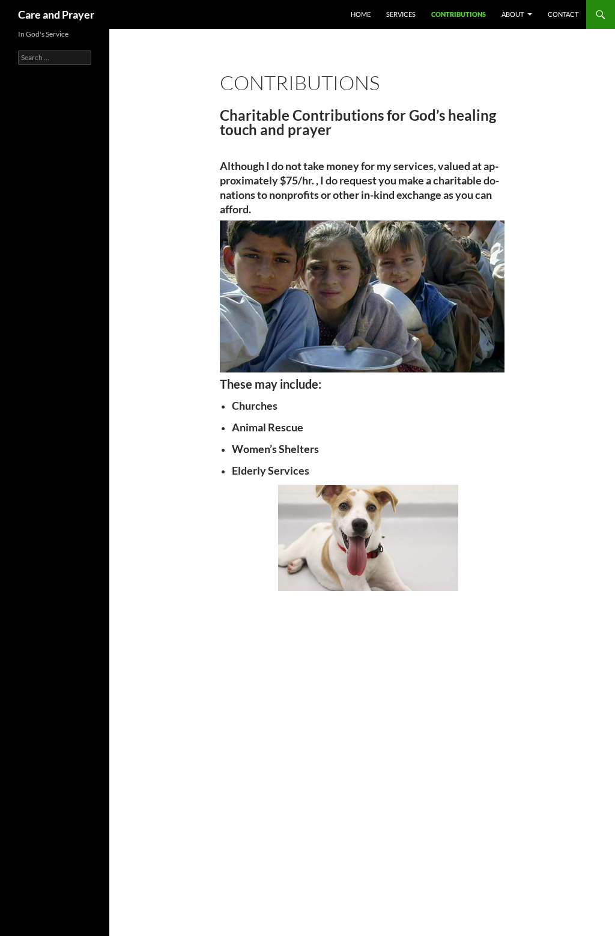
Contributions (458, 14)
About (512, 14)
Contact (563, 14)
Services (401, 14)
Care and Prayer (56, 14)
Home (361, 14)
